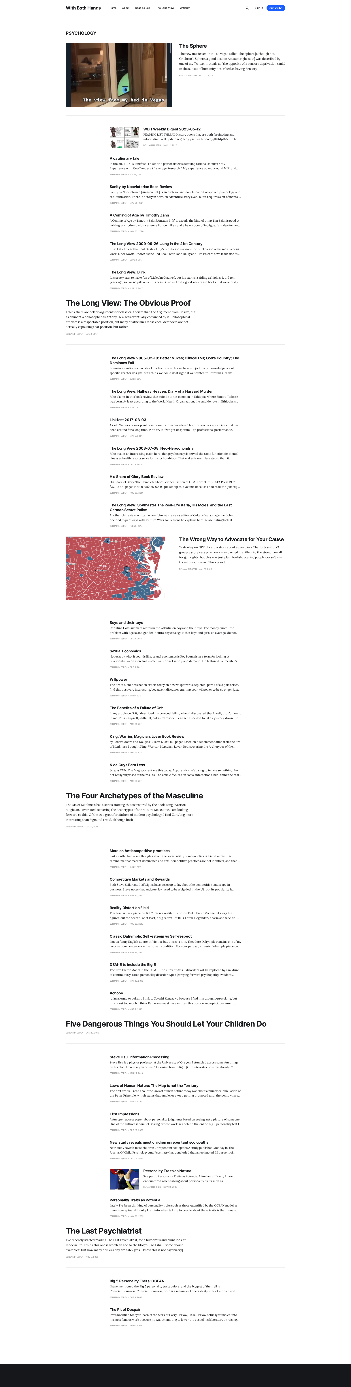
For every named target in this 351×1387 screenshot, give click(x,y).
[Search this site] (247, 8)
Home (113, 7)
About (125, 7)
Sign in (259, 7)
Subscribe (275, 8)
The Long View (165, 7)
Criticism (185, 7)
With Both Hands (83, 8)
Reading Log (142, 7)
